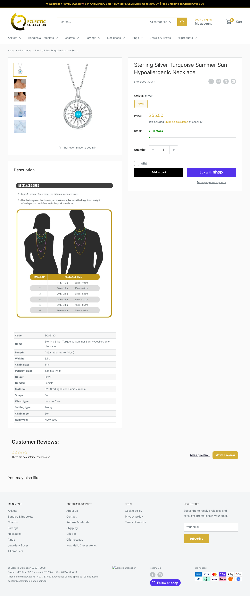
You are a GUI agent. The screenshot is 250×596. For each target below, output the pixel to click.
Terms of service (135, 522)
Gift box (71, 533)
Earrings (91, 37)
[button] (200, 455)
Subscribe (196, 538)
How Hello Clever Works (81, 545)
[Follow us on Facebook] (152, 574)
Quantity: (140, 149)
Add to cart (158, 172)
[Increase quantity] (174, 150)
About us (72, 510)
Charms (70, 37)
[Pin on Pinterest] (218, 81)
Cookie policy (133, 510)
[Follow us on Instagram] (160, 574)
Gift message (74, 539)
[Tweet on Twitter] (226, 81)
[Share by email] (233, 81)
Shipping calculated (176, 121)
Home (11, 50)
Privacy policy (134, 516)
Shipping (72, 528)
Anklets (12, 37)
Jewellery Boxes (160, 37)
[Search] (182, 22)
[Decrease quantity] (153, 150)
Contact (71, 516)
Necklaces (114, 37)
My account (203, 23)
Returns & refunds (77, 522)
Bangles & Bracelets (41, 37)
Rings (135, 37)
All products (185, 37)
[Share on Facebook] (211, 81)
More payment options (211, 182)
